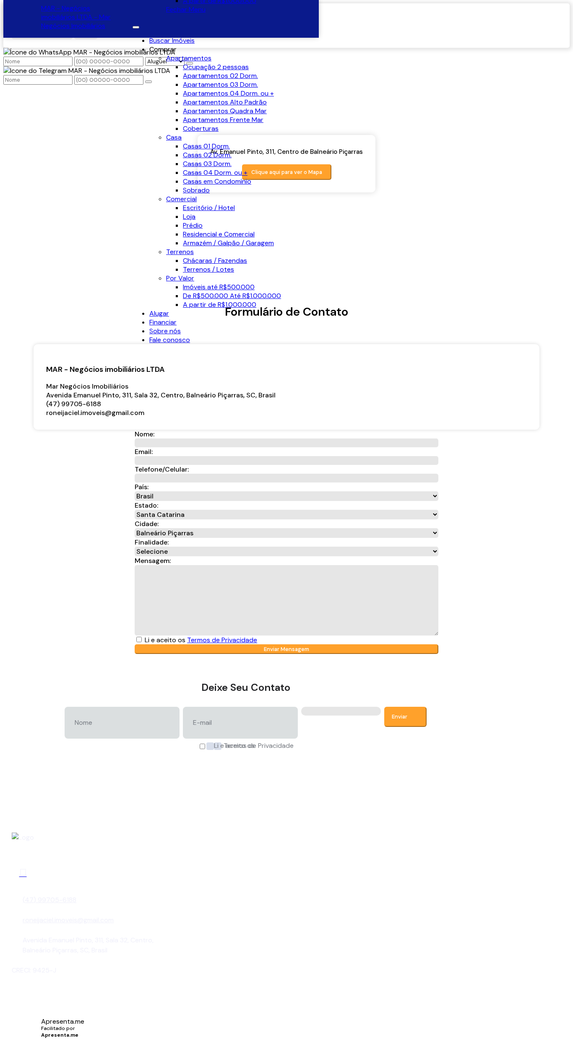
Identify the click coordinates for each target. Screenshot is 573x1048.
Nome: (144, 434)
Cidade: (147, 523)
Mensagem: (153, 560)
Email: (144, 451)
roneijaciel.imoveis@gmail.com (95, 412)
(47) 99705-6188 (49, 899)
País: (141, 486)
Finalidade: (152, 542)
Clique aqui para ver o (286, 172)
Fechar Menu (186, 9)
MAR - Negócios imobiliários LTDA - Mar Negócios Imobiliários (76, 17)
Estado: (146, 505)
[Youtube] (23, 873)
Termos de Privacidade (222, 640)
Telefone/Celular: (162, 469)
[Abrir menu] (136, 25)
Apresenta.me (62, 1021)
